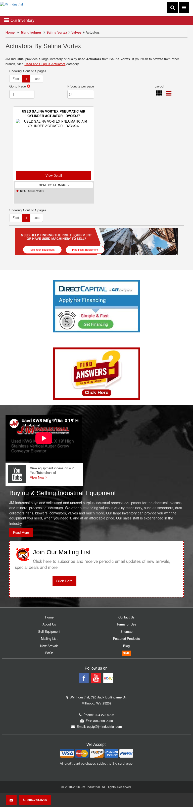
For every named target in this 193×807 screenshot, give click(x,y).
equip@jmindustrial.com (104, 726)
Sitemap (126, 631)
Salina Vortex (56, 32)
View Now (37, 477)
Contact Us (126, 617)
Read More (21, 532)
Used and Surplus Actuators (44, 63)
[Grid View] (159, 94)
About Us (49, 624)
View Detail (53, 175)
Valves (76, 32)
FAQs (49, 652)
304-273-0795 (36, 799)
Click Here (64, 580)
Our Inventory (22, 20)
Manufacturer (31, 32)
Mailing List (49, 638)
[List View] (169, 94)
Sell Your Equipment (42, 249)
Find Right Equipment (85, 249)
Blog (126, 645)
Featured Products (126, 638)
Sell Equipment (49, 631)
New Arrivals (49, 645)
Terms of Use (126, 624)
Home (10, 32)
